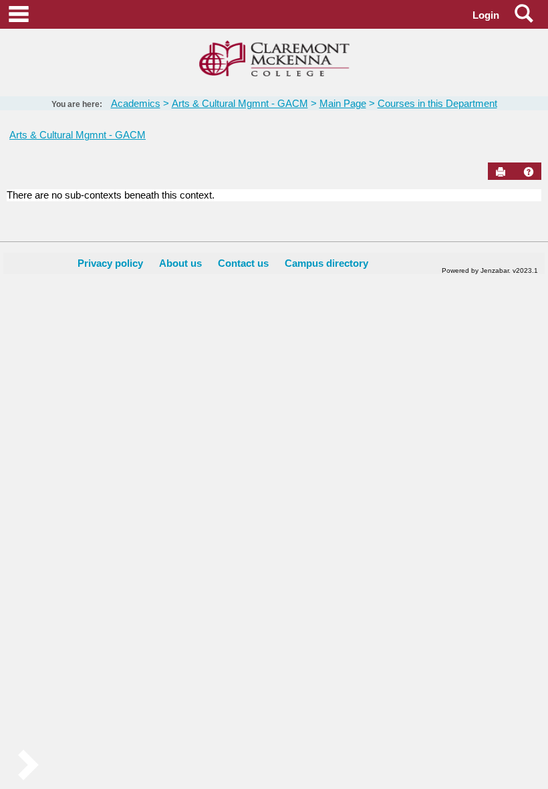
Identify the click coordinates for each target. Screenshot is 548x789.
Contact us (243, 263)
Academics (135, 103)
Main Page (342, 103)
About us (180, 263)
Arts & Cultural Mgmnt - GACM (240, 103)
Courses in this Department (437, 103)
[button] (528, 172)
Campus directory (326, 263)
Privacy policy (110, 263)
